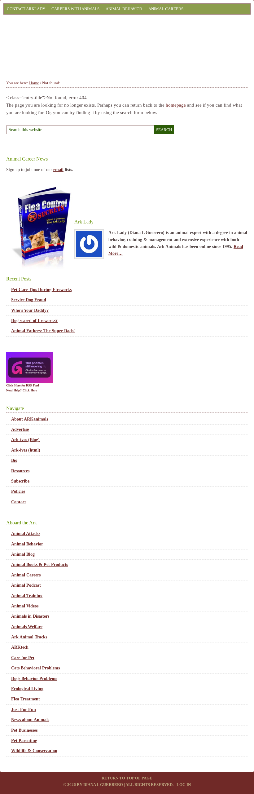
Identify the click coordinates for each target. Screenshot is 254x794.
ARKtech (19, 647)
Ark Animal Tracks (29, 637)
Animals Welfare (26, 626)
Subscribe (20, 481)
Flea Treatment (25, 699)
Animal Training (26, 595)
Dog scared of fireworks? (34, 320)
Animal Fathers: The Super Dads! (43, 331)
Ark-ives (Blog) (25, 439)
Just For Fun (23, 709)
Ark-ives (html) (25, 450)
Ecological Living (27, 688)
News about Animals (30, 719)
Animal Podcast (26, 585)
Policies (18, 491)
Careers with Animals (75, 9)
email (58, 169)
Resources (20, 471)
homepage (176, 105)
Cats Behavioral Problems (35, 668)
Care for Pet (22, 657)
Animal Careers (165, 9)
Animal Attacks (25, 533)
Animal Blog (23, 554)
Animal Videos (24, 606)
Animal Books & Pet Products (39, 564)
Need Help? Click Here (21, 390)
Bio (14, 460)
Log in (184, 784)
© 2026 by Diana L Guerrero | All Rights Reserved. (118, 784)
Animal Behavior (124, 9)
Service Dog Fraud (28, 300)
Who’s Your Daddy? (30, 310)
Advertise (20, 429)
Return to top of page (127, 778)
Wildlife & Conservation (34, 750)
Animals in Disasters (30, 616)
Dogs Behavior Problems (34, 678)
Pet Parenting (24, 740)
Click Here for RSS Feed (22, 385)
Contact (18, 502)
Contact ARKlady (26, 9)
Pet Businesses (24, 730)
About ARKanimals (29, 419)
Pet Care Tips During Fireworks (41, 289)
